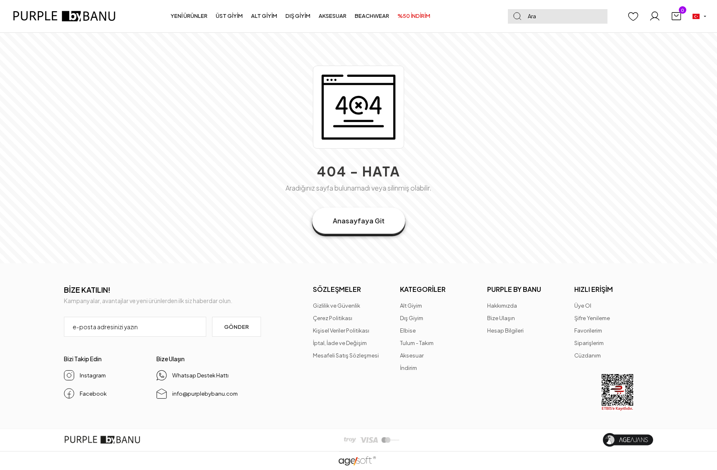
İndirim (408, 368)
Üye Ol (582, 305)
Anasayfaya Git (359, 220)
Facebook (93, 393)
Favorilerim (588, 330)
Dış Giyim (411, 318)
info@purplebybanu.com (205, 393)
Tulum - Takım (417, 343)
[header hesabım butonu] (655, 16)
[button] (189, 16)
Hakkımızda (502, 305)
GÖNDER (236, 326)
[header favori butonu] (633, 16)
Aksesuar (412, 355)
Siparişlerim (589, 343)
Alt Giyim (411, 305)
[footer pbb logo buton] (102, 440)
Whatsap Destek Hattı (200, 375)
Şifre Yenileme (592, 318)
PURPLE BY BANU (514, 289)
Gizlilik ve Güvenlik (336, 305)
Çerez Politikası (332, 318)
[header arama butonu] (517, 16)
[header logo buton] (67, 16)
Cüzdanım (587, 355)
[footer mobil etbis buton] (617, 392)
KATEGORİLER (423, 289)
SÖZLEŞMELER (337, 289)
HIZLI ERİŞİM (593, 289)
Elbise (408, 330)
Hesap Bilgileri (505, 330)
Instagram (93, 375)
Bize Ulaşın (501, 318)
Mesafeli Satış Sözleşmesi (346, 355)
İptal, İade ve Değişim (340, 343)
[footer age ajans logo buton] (628, 440)
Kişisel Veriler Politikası (341, 330)
